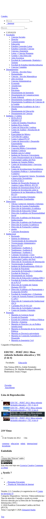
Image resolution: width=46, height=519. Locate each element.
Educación (15, 44)
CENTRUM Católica (20, 137)
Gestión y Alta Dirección (21, 56)
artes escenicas (17, 79)
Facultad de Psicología (20, 269)
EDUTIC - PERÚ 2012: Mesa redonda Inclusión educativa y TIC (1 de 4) (26, 404)
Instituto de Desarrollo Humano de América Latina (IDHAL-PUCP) (25, 184)
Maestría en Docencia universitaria (25, 333)
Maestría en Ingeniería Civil (22, 340)
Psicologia (15, 90)
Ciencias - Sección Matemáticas (24, 76)
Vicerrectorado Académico (22, 264)
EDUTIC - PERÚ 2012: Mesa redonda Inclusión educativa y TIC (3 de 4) (26, 414)
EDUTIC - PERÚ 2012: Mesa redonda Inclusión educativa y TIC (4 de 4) (26, 419)
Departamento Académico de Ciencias (26, 100)
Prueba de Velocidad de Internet (20, 484)
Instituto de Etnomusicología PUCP (25, 188)
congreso (5, 443)
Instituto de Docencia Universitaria (25, 155)
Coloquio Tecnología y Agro (22, 255)
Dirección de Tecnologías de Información (28, 262)
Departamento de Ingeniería (22, 93)
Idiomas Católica (18, 146)
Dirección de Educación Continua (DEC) (28, 278)
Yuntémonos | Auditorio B (21, 250)
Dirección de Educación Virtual (24, 211)
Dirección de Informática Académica (26, 208)
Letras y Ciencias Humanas (22, 53)
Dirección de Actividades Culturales (25, 308)
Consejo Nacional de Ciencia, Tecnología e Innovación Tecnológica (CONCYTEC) (28, 178)
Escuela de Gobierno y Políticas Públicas (27, 319)
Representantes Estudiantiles (22, 199)
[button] (4, 16)
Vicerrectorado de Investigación (24, 241)
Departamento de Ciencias (21, 113)
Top (2, 517)
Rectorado (15, 236)
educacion (15, 443)
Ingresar (10, 23)
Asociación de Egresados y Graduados (26, 271)
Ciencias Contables (19, 67)
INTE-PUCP (16, 118)
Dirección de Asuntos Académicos (25, 225)
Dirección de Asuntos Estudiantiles (25, 206)
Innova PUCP (17, 245)
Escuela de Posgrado (19, 317)
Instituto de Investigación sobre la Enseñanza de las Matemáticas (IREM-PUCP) (27, 192)
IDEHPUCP (16, 120)
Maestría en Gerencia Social (22, 315)
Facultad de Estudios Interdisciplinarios (27, 65)
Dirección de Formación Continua (25, 227)
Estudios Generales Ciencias (22, 49)
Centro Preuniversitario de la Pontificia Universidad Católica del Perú (26, 158)
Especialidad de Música (20, 134)
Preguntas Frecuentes (15, 482)
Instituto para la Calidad (20, 153)
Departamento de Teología (22, 275)
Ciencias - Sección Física (21, 72)
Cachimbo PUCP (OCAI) (21, 306)
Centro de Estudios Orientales (23, 197)
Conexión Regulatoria (20, 231)
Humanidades (16, 74)
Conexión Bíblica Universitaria (23, 148)
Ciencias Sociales (18, 37)
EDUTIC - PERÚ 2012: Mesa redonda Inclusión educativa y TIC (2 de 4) (26, 409)
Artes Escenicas (17, 58)
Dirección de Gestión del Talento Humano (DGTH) (24, 286)
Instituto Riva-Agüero (20, 125)
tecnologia (6, 446)
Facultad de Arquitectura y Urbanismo (26, 294)
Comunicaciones (18, 42)
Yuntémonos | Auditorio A (21, 248)
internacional (32, 443)
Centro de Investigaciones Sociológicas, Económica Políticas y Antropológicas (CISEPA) (27, 171)
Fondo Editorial (17, 97)
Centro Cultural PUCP (20, 139)
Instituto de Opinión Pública (22, 162)
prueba (14, 229)
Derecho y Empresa (19, 322)
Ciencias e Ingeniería (19, 51)
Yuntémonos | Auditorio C (21, 252)
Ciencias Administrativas (21, 81)
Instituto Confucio (18, 150)
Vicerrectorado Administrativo (23, 243)
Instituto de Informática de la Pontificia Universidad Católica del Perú (26, 258)
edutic (23, 443)
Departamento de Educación (22, 111)
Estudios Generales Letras (21, 46)
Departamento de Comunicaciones (25, 95)
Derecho (14, 39)
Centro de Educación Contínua (23, 127)
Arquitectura (16, 86)
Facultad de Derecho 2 (20, 273)
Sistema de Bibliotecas (20, 238)
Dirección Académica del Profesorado (26, 222)
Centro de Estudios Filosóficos (23, 123)
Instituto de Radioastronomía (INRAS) (26, 266)
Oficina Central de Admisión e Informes (27, 204)
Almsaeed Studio (29, 510)
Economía (15, 83)
